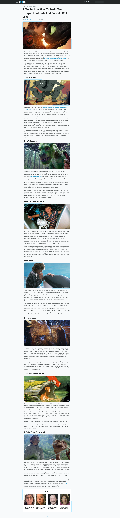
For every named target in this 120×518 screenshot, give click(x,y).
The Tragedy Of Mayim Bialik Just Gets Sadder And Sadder (29, 507)
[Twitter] (84, 2)
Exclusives (32, 2)
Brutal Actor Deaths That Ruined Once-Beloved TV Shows (64, 507)
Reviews (66, 2)
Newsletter (100, 2)
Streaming (48, 2)
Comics (61, 2)
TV (43, 2)
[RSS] (93, 2)
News (71, 2)
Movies (39, 2)
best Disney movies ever (36, 176)
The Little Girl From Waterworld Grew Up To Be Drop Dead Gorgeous (40, 507)
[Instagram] (86, 2)
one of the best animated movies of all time (55, 58)
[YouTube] (82, 2)
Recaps (55, 2)
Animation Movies (31, 6)
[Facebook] (79, 2)
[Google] (91, 2)
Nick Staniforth (27, 19)
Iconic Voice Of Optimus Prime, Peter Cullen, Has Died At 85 (53, 507)
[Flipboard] (88, 2)
